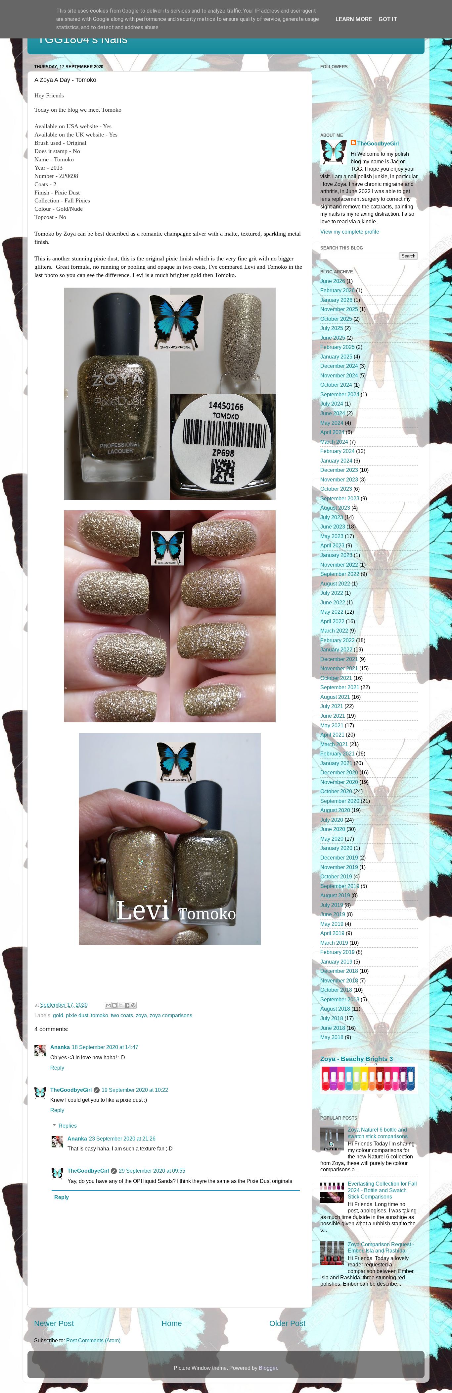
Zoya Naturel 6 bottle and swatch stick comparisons (378, 1133)
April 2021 (332, 735)
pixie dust (77, 1015)
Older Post (287, 1323)
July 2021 (331, 706)
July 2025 (331, 328)
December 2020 (339, 772)
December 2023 (339, 470)
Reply (57, 1068)
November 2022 (339, 565)
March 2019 (334, 943)
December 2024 (339, 366)
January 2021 (336, 763)
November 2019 (339, 867)
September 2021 (339, 687)
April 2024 (332, 432)
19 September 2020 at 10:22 (135, 1090)
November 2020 (339, 782)
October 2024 (336, 385)
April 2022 (332, 621)
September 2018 (339, 999)
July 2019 (331, 905)
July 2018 (331, 1018)
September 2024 (339, 394)
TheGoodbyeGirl (71, 1090)
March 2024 (334, 442)
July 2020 (331, 820)
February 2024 (337, 451)
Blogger (268, 1368)
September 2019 (339, 886)
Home (171, 1323)
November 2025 (339, 309)
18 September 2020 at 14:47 (105, 1047)
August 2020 (335, 810)
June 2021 (332, 716)
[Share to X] (120, 1005)
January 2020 (336, 848)
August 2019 (335, 895)
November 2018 (339, 980)
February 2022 (337, 640)
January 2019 (336, 962)
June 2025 (332, 338)
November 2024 (339, 375)
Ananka (60, 1047)
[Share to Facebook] (127, 1005)
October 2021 (336, 678)
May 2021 (331, 725)
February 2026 (337, 290)
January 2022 (336, 649)
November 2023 (339, 479)
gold (58, 1015)
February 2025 (337, 347)
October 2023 (336, 489)
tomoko (99, 1015)
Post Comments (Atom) (93, 1340)
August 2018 (335, 1009)
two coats (122, 1015)
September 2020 (339, 801)
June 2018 (332, 1028)
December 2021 (339, 659)
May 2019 (331, 924)
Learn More (354, 19)
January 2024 (336, 461)
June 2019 (332, 914)
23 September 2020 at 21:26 (122, 1139)
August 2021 (335, 697)
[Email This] (108, 1005)
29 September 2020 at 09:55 (152, 1171)
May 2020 (331, 839)
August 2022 (335, 583)
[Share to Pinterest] (133, 1005)
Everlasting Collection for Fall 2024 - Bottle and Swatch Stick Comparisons (382, 1190)
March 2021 (334, 744)
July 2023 (331, 517)
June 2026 (332, 281)
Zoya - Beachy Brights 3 (356, 1058)
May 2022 (331, 612)
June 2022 (332, 602)
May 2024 (331, 423)
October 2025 (336, 319)
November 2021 (339, 668)
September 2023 (339, 498)
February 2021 (337, 753)
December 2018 (339, 971)
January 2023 (336, 555)
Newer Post (54, 1323)
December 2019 (339, 858)
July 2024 (331, 404)
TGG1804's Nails (82, 39)
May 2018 (331, 1037)
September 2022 (339, 574)
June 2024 (332, 413)
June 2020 (332, 829)
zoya (141, 1015)
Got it (388, 19)
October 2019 (336, 876)
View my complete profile (349, 232)
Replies (68, 1126)
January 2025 (336, 357)
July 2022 (331, 593)
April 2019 (332, 933)
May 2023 (331, 536)
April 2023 (332, 545)
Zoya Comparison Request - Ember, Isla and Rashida (381, 1247)
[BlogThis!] (114, 1005)
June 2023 (332, 526)
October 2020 (336, 791)
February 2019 (337, 952)
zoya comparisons (171, 1015)
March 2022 (334, 631)
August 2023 (335, 508)
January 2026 (336, 300)
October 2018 (336, 990)
